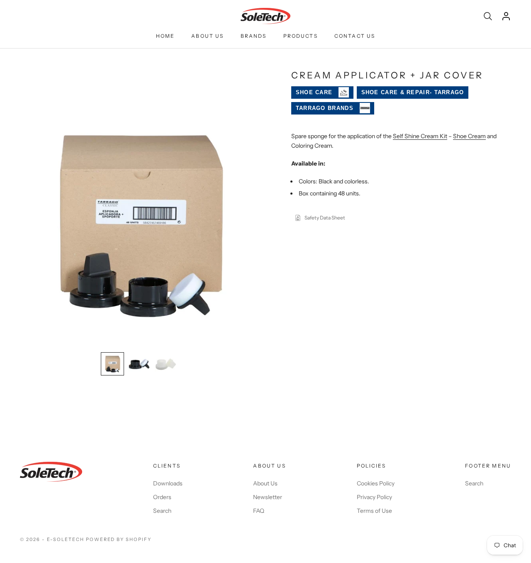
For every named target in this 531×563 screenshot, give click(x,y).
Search (162, 510)
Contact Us (354, 36)
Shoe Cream (469, 136)
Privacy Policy (374, 497)
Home (165, 36)
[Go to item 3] (165, 363)
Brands (254, 36)
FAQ (258, 510)
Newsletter (267, 497)
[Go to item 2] (139, 363)
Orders (162, 497)
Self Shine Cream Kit (420, 136)
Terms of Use (374, 510)
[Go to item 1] (112, 363)
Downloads (168, 483)
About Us (207, 36)
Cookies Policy (376, 483)
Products (300, 36)
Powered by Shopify (119, 539)
